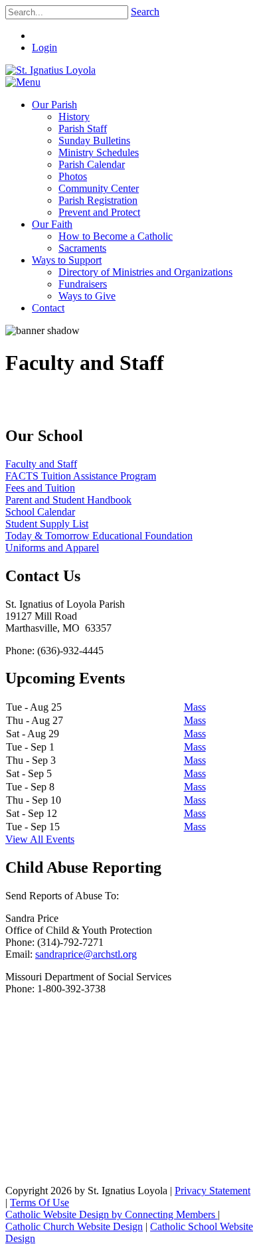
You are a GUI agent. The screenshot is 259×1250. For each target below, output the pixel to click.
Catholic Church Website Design (74, 1226)
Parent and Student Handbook (68, 499)
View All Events (39, 839)
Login (44, 47)
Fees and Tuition (40, 487)
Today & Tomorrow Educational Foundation (99, 535)
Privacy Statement (212, 1190)
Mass (195, 707)
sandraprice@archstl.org (86, 954)
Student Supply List (46, 523)
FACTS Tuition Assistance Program (80, 476)
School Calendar (40, 511)
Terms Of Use (39, 1202)
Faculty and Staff (41, 464)
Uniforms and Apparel (52, 547)
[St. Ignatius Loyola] (50, 70)
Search (145, 11)
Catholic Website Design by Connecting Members (111, 1214)
